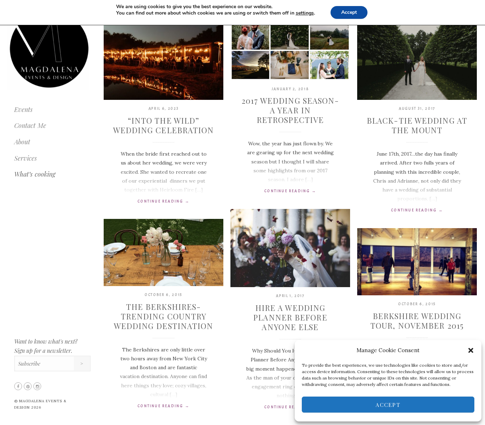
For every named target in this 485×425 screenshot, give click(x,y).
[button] (470, 350)
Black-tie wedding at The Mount (417, 125)
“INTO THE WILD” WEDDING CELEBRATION (163, 125)
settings (305, 13)
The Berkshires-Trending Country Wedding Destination (163, 316)
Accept (388, 404)
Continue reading (163, 201)
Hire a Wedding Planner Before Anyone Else (290, 317)
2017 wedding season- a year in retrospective (290, 110)
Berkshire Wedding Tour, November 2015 (417, 321)
